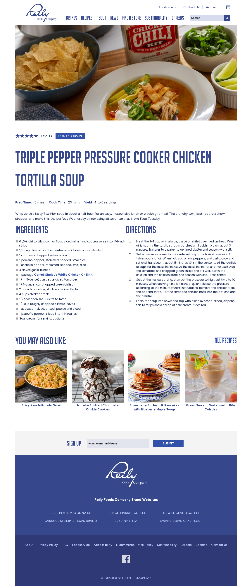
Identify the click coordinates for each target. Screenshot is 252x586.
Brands (71, 18)
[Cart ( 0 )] (227, 7)
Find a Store (131, 18)
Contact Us (191, 7)
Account (212, 7)
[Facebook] (126, 559)
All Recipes (226, 340)
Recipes (86, 18)
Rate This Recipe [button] (70, 135)
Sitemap (201, 545)
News (114, 18)
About (101, 18)
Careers (178, 18)
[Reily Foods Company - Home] (40, 13)
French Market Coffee (126, 513)
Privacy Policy (47, 545)
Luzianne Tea (126, 521)
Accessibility (103, 545)
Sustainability (156, 18)
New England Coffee (181, 513)
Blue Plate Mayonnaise (71, 513)
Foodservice (167, 7)
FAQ (65, 545)
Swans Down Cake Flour (181, 521)
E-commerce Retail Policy (134, 545)
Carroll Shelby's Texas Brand (71, 521)
